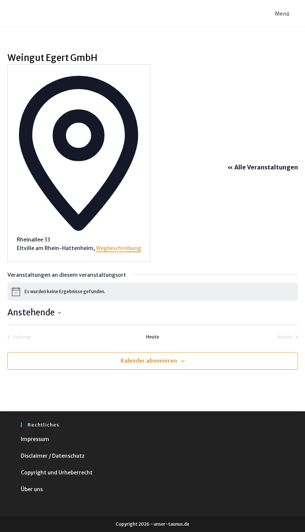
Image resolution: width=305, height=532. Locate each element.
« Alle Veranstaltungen (262, 167)
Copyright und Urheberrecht (57, 472)
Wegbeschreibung (118, 248)
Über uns (32, 489)
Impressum (35, 439)
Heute (152, 337)
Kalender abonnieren (149, 360)
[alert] (152, 292)
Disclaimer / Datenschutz (52, 455)
